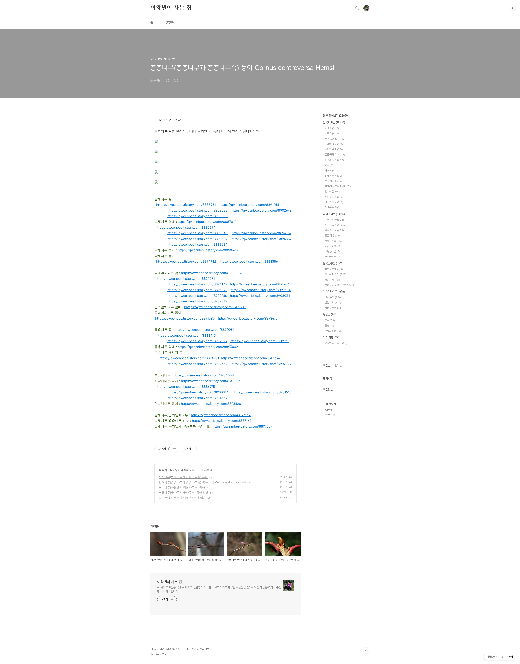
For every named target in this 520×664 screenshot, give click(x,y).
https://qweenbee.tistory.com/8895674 (259, 284)
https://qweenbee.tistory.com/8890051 (204, 330)
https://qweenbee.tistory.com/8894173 (197, 284)
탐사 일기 (333, 297)
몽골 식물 (333, 235)
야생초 (332, 128)
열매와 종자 (334, 144)
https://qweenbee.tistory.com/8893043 (197, 233)
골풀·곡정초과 (335, 154)
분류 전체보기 (336, 115)
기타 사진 (331, 337)
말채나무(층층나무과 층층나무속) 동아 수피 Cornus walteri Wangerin (203, 482)
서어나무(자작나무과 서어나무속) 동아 (183, 477)
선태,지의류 (333, 175)
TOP (366, 650)
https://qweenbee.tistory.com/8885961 (186, 205)
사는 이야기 (334, 307)
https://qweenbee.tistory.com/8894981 (189, 358)
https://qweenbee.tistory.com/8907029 (197, 341)
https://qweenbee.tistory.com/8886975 (185, 386)
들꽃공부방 (333, 263)
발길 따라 (333, 302)
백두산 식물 (334, 219)
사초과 (332, 170)
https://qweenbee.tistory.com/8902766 (197, 296)
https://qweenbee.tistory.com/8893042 (208, 347)
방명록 (169, 22)
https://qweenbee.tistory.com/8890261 (185, 278)
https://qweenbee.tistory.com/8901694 (250, 358)
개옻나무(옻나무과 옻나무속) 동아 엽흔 (184, 492)
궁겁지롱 (332, 279)
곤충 (329, 325)
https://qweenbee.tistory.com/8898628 (211, 404)
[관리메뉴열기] (513, 7)
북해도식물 (334, 240)
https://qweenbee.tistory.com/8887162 (221, 421)
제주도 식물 (335, 225)
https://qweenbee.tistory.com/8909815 (197, 301)
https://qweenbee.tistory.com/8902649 (262, 210)
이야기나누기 (334, 291)
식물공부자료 (334, 269)
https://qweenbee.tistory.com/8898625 (208, 250)
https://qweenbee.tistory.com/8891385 (185, 318)
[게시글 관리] (174, 449)
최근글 (326, 365)
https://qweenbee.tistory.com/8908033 (197, 210)
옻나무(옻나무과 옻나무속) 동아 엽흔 (182, 497)
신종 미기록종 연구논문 (339, 284)
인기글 (338, 365)
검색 (357, 8)
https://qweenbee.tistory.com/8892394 (185, 227)
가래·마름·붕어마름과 (338, 186)
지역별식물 (334, 214)
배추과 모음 (334, 159)
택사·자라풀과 (334, 180)
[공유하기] (169, 449)
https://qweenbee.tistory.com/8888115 (186, 335)
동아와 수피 (182, 470)
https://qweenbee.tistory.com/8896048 (197, 290)
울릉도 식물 (334, 230)
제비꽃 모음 (334, 196)
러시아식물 (333, 256)
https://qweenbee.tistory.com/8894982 (186, 261)
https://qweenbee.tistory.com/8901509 (216, 307)
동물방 (329, 314)
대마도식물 (333, 246)
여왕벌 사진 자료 (336, 343)
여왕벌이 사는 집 (171, 8)
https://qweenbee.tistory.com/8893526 (221, 415)
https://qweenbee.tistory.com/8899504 (261, 290)
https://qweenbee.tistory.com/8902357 (197, 364)
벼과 (330, 165)
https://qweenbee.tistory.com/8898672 (248, 318)
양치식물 (332, 191)
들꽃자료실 (165, 470)
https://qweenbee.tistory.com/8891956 (249, 205)
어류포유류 (333, 330)
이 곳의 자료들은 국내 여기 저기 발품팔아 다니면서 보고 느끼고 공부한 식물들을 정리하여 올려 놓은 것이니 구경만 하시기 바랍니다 (219, 589)
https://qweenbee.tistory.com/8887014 (206, 222)
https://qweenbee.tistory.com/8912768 (259, 341)
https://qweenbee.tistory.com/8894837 (262, 239)
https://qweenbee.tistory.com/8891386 (248, 261)
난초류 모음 (334, 202)
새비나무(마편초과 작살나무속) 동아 (182, 487)
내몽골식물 (333, 251)
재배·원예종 (334, 207)
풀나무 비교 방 (335, 274)
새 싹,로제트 (335, 138)
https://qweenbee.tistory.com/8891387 (242, 426)
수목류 (332, 133)
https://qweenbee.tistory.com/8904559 (197, 398)
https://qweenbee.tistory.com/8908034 (260, 296)
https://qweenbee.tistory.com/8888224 (211, 273)
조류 (330, 320)
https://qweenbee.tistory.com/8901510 (261, 392)
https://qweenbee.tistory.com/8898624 (197, 239)
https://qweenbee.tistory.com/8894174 (261, 233)
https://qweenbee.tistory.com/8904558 (203, 375)
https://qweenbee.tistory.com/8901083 (211, 381)
